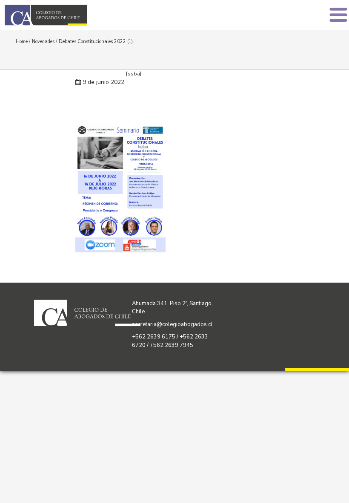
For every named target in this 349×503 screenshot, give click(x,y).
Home (22, 41)
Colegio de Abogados (92, 15)
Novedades (43, 41)
